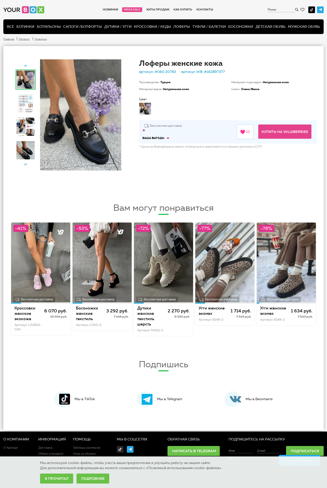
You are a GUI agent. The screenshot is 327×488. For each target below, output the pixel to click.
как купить (183, 9)
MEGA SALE (132, 9)
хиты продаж (158, 9)
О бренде (10, 448)
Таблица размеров (86, 448)
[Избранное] (302, 9)
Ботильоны (49, 26)
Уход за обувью (84, 454)
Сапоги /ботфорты (82, 26)
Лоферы (181, 26)
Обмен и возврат (51, 454)
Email (261, 450)
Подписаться (305, 451)
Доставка (45, 448)
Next (26, 164)
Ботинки (25, 26)
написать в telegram (194, 451)
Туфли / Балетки (209, 26)
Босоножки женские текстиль (87, 313)
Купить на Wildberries (285, 131)
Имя (232, 450)
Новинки (110, 9)
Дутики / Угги (117, 26)
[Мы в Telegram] (320, 9)
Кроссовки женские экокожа (24, 313)
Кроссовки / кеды (152, 26)
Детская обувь (271, 26)
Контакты (204, 9)
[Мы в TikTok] (311, 9)
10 (247, 132)
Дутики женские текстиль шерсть (145, 316)
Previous (26, 65)
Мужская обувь (304, 26)
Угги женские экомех (212, 311)
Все (10, 26)
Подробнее (93, 478)
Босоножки (240, 26)
